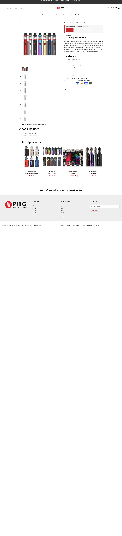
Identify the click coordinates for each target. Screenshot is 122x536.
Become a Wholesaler (20, 8)
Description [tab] (24, 124)
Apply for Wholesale (81, 30)
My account (76, 225)
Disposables (34, 205)
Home (65, 22)
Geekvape (63, 207)
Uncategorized (71, 22)
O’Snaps (63, 205)
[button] (108, 8)
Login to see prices (31, 171)
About (68, 225)
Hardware (44, 15)
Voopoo (62, 216)
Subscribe (94, 210)
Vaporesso (63, 214)
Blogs (97, 225)
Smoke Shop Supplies (77, 15)
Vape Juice (34, 208)
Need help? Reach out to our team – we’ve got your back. (61, 190)
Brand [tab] (39, 124)
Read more (31, 175)
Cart (83, 225)
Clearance (66, 15)
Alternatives (55, 15)
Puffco (62, 208)
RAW (62, 210)
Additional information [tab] (32, 124)
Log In (69, 30)
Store (37, 15)
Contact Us (8, 8)
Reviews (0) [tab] (43, 124)
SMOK (85, 78)
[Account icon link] (119, 8)
